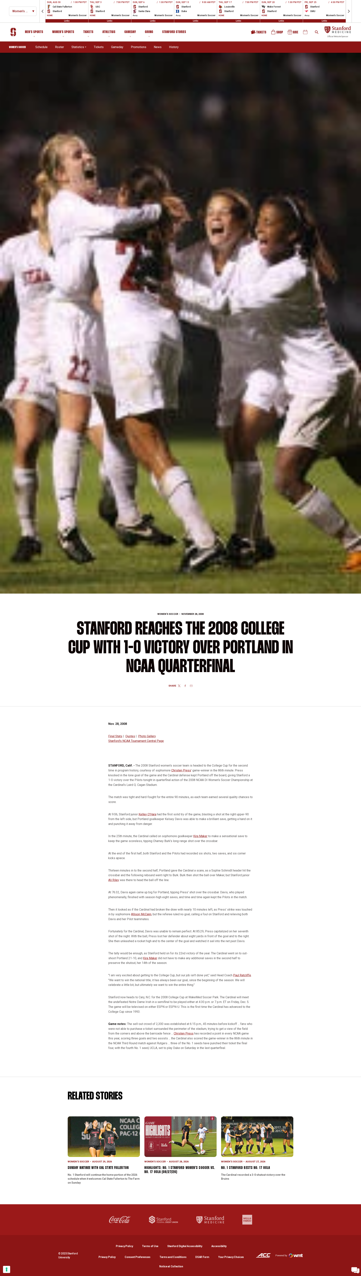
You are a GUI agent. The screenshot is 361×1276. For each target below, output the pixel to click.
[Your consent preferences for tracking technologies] (6, 1269)
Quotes (130, 736)
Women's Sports (63, 32)
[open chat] (355, 1270)
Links (67, 21)
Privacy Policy (127, 1246)
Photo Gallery (147, 736)
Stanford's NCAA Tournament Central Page (136, 741)
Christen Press (181, 770)
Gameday (130, 32)
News (158, 47)
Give (293, 33)
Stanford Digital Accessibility (187, 1246)
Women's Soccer (167, 614)
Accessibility (219, 1246)
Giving (149, 32)
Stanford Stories (174, 32)
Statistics (77, 47)
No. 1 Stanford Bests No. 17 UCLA (245, 1168)
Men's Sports (34, 32)
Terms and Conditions (172, 1257)
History (174, 47)
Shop (277, 33)
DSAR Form (202, 1257)
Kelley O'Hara (147, 814)
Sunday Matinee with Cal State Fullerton (98, 1168)
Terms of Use (150, 1246)
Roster (59, 47)
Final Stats (115, 736)
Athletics (108, 32)
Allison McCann (141, 914)
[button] (42, 11)
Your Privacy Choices (231, 1257)
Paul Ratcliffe (242, 975)
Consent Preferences (137, 1257)
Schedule (41, 47)
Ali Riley (113, 880)
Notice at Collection (171, 1266)
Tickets (88, 32)
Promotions (138, 47)
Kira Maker (200, 836)
